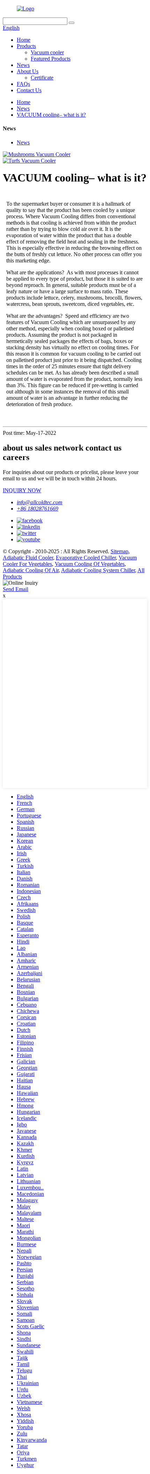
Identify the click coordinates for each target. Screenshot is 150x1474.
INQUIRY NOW (22, 490)
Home (23, 40)
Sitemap (119, 551)
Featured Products (50, 59)
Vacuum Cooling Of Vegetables (90, 564)
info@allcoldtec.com (39, 502)
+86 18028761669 (37, 509)
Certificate (42, 78)
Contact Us (29, 90)
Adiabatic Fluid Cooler (28, 558)
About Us (27, 71)
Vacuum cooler (47, 52)
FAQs (23, 84)
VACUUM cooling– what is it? (51, 115)
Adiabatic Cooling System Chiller (98, 570)
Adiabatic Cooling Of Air (31, 570)
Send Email (15, 589)
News (23, 65)
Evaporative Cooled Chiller (86, 558)
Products (26, 46)
